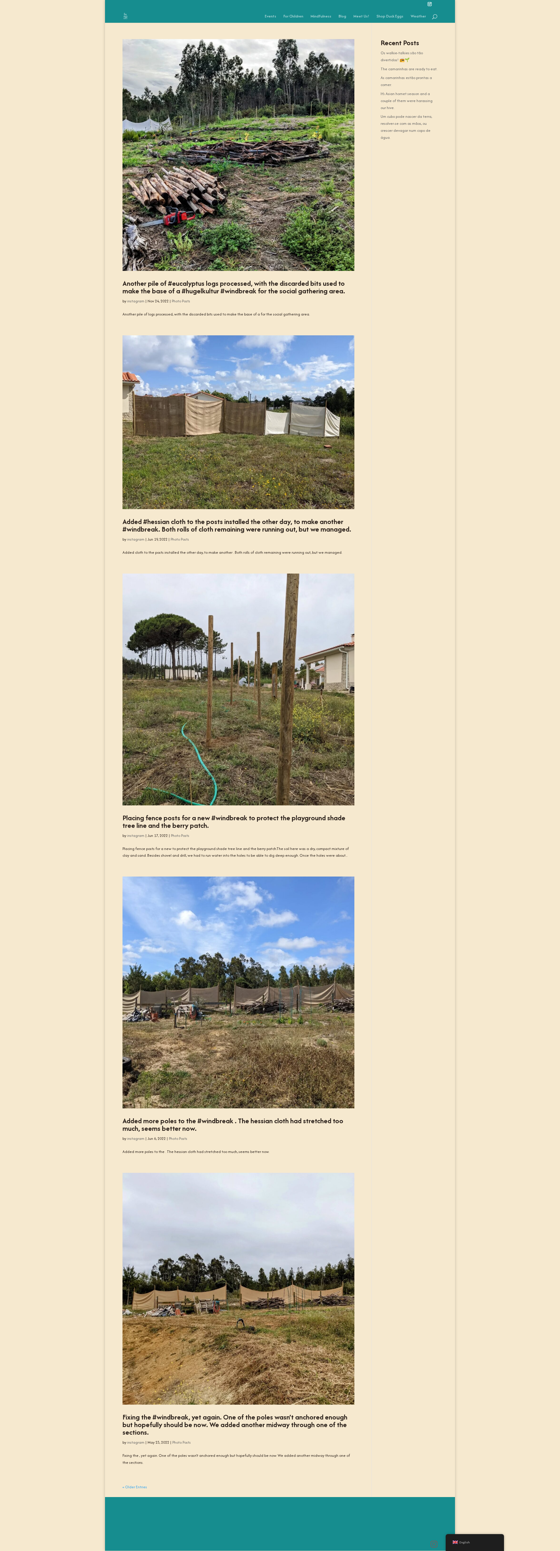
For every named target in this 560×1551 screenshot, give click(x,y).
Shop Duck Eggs (390, 16)
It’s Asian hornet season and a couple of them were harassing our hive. (407, 101)
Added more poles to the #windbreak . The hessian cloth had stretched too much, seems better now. (233, 1124)
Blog (342, 16)
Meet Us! (361, 16)
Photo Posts (181, 301)
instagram (135, 301)
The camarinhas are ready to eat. (409, 69)
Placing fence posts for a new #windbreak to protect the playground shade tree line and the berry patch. (234, 821)
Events (270, 16)
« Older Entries (135, 1487)
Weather (418, 16)
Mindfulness (321, 16)
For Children (293, 16)
